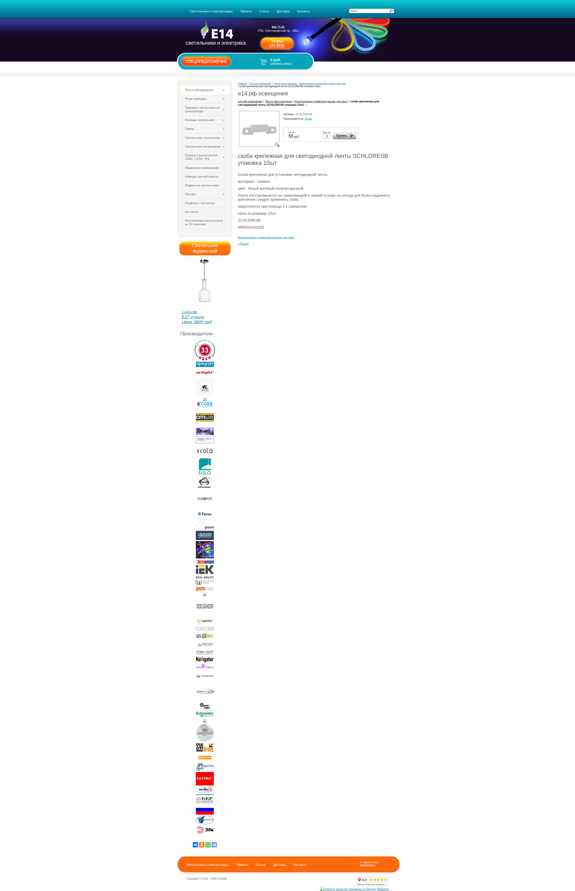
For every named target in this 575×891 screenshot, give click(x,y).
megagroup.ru (367, 865)
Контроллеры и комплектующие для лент (321, 101)
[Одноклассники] (201, 844)
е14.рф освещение (250, 101)
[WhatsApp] (208, 844)
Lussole (189, 312)
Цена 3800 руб (197, 322)
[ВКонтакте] (195, 844)
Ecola (308, 118)
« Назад (243, 243)
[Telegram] (214, 844)
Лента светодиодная (278, 101)
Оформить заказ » (281, 63)
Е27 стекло (193, 317)
